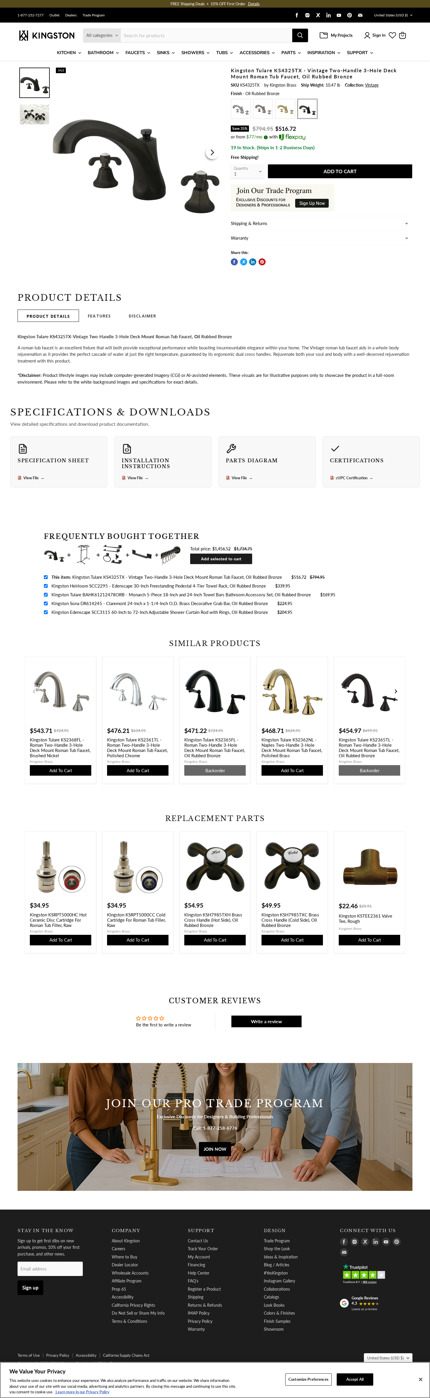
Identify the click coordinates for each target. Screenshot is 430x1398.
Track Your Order (203, 1248)
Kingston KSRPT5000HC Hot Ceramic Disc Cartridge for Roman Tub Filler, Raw (58, 920)
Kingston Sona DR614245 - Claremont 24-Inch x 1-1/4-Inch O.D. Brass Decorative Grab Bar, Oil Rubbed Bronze (159, 603)
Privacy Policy (200, 1321)
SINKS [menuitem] (163, 53)
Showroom (274, 1329)
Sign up (30, 1287)
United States (391, 15)
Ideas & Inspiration (281, 1256)
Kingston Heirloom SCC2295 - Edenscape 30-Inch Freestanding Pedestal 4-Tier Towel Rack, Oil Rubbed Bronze (158, 585)
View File (33, 477)
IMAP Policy (198, 1313)
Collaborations (277, 1289)
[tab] (48, 316)
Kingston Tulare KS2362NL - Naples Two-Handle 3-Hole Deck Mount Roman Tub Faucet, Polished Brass (292, 747)
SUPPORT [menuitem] (357, 53)
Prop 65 (119, 1289)
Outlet (54, 15)
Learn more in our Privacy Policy (82, 1392)
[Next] (212, 152)
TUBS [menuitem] (222, 53)
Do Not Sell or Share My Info (138, 1313)
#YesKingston (276, 1272)
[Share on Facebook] (234, 261)
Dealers (71, 15)
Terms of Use (29, 1355)
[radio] (241, 109)
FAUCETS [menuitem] (135, 53)
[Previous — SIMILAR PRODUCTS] (34, 691)
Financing (196, 1264)
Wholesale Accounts (130, 1272)
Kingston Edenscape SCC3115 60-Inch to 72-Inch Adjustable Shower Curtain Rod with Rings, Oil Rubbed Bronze (159, 612)
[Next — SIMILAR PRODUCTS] (395, 691)
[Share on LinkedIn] (252, 261)
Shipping (195, 1296)
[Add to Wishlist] (211, 71)
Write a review (266, 1021)
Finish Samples (277, 1321)
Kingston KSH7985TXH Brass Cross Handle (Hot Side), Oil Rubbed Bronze (213, 920)
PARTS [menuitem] (288, 53)
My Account (199, 1256)
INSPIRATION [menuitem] (321, 53)
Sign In (379, 35)
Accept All (355, 1379)
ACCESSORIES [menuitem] (254, 53)
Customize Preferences (308, 1379)
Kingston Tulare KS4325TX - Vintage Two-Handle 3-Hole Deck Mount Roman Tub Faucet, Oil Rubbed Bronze (166, 577)
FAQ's (193, 1280)
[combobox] (206, 35)
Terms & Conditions (129, 1321)
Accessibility (122, 1296)
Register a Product (204, 1289)
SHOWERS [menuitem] (192, 53)
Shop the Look (277, 1248)
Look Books (274, 1305)
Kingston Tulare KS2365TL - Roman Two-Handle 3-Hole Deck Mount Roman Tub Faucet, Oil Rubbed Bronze (369, 747)
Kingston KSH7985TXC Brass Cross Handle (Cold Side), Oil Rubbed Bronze (290, 920)
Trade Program (93, 15)
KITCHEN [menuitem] (66, 53)
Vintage (372, 85)
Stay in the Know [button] (46, 1230)
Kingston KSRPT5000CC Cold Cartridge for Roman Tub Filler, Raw (136, 920)
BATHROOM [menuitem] (100, 53)
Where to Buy (124, 1256)
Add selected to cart (221, 559)
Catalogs (271, 1296)
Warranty (196, 1329)
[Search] (300, 35)
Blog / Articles (276, 1264)
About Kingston (126, 1240)
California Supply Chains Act (126, 1355)
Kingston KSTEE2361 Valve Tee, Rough (365, 918)
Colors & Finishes (279, 1313)
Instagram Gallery (279, 1280)
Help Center (198, 1272)
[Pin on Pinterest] (262, 261)
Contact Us (198, 1240)
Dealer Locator (125, 1264)
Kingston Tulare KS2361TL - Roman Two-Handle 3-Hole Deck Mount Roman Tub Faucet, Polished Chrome (137, 747)
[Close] (420, 1379)
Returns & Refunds (205, 1305)
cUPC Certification (354, 477)
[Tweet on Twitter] (243, 261)
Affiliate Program (127, 1280)
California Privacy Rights (133, 1305)
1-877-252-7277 (31, 15)
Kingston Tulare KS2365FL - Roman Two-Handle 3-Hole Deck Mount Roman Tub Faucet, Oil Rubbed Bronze (214, 747)
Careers (118, 1248)
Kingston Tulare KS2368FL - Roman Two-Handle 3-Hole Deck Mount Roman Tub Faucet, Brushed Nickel (60, 747)
